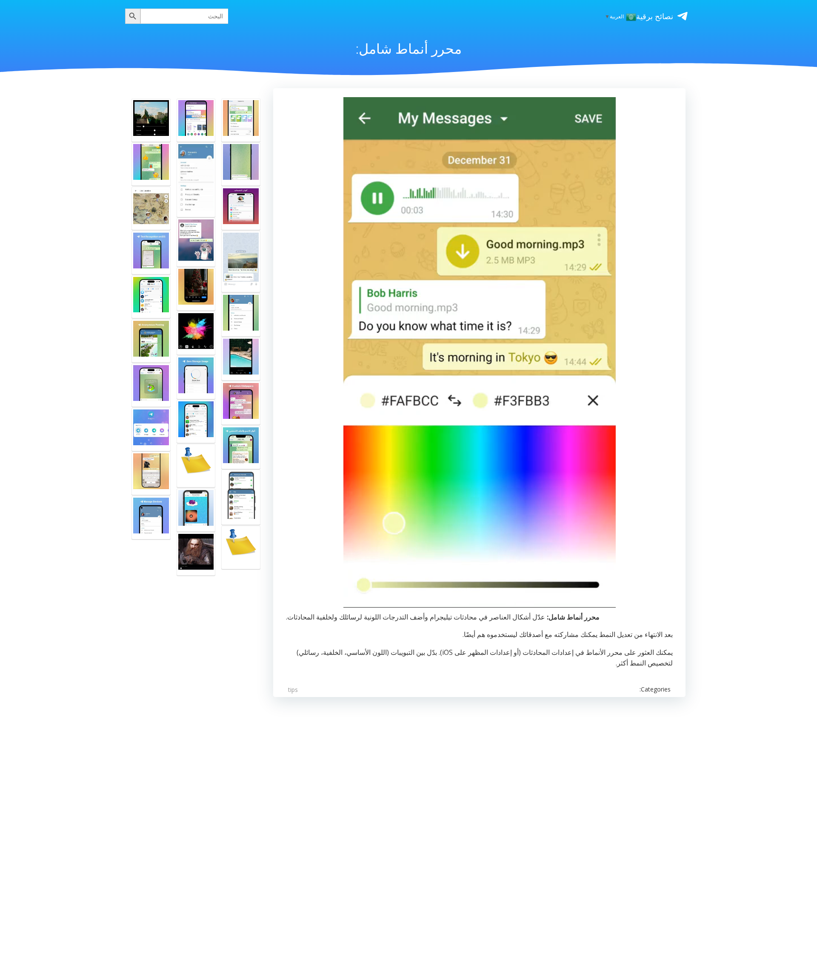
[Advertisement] (479, 811)
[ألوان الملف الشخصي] (241, 447)
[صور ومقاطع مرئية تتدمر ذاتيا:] (196, 510)
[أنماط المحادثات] (151, 164)
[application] (479, 352)
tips (293, 690)
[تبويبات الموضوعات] (196, 421)
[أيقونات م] (151, 429)
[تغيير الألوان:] (196, 179)
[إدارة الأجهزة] (151, 518)
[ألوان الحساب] (241, 208)
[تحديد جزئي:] (196, 242)
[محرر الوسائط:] (241, 262)
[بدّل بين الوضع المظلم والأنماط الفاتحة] (241, 315)
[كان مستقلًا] (241, 547)
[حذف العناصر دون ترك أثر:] (241, 497)
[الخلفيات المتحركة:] (241, 164)
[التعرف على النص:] (151, 253)
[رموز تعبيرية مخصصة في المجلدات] (151, 297)
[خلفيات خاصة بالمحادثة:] (241, 403)
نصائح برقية (654, 16)
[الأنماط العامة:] (241, 120)
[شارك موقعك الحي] (151, 208)
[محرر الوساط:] (196, 554)
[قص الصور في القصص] (196, 289)
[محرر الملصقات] (151, 473)
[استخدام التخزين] (196, 377)
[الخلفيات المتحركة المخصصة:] (196, 120)
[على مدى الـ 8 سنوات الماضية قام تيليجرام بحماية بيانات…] (196, 466)
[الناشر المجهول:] (151, 341)
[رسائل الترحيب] (151, 385)
